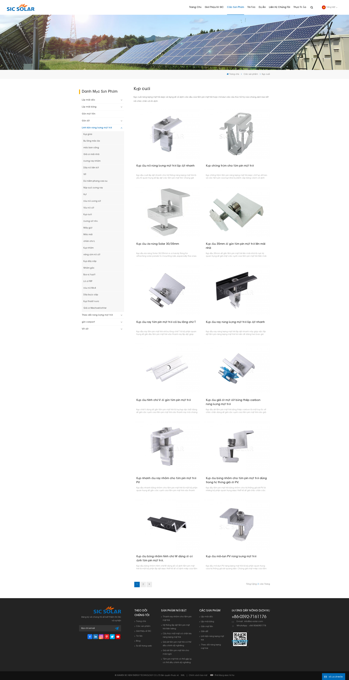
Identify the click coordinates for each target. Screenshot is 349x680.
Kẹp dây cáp (89, 261)
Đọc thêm (166, 134)
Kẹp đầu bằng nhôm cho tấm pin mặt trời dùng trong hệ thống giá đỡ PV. (236, 480)
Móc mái (88, 235)
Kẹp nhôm (88, 248)
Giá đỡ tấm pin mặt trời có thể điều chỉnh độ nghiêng (177, 644)
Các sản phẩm (235, 7)
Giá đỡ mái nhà (91, 154)
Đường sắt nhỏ (90, 221)
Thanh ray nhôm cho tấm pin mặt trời (177, 618)
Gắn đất (86, 121)
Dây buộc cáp (90, 295)
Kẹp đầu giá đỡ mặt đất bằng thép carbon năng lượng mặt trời (233, 402)
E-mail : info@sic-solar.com (250, 622)
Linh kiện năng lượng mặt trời (97, 128)
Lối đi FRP (87, 281)
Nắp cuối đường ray (93, 188)
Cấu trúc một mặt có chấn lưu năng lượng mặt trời (177, 635)
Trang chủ (195, 7)
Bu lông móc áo (91, 141)
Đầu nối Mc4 (89, 288)
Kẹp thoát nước (91, 302)
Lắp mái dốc (88, 100)
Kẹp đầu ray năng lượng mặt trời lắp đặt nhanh (235, 322)
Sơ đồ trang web (144, 646)
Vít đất (85, 329)
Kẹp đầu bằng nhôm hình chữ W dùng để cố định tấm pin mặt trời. (164, 558)
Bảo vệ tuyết (89, 275)
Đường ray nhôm (91, 161)
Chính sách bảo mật (198, 675)
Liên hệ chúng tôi (279, 7)
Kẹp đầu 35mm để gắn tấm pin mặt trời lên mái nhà (235, 246)
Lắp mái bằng (89, 107)
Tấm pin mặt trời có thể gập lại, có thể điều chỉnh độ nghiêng (177, 661)
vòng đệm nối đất (91, 255)
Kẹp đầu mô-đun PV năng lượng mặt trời (231, 556)
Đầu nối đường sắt (92, 201)
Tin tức (251, 7)
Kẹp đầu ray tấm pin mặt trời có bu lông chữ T (166, 322)
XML (183, 675)
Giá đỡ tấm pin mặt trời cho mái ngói (176, 652)
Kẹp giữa (87, 134)
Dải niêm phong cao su (95, 181)
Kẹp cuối (87, 215)
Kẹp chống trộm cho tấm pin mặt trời (230, 166)
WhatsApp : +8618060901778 (251, 626)
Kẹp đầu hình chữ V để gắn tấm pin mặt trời (163, 400)
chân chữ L (89, 241)
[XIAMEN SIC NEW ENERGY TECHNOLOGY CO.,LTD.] (20, 7)
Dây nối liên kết (91, 168)
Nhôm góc (88, 268)
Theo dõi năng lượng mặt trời (97, 315)
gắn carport (88, 322)
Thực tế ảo (299, 7)
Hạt (85, 195)
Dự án (262, 7)
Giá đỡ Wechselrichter (95, 308)
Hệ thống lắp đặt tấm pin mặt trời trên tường (176, 627)
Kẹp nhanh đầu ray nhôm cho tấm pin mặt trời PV (166, 480)
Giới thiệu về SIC (214, 7)
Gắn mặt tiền (88, 114)
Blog (138, 641)
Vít (84, 175)
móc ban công (91, 148)
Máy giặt (87, 228)
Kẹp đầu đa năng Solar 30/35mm (157, 244)
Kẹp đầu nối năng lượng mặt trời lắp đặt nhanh (165, 166)
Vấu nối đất (88, 208)
